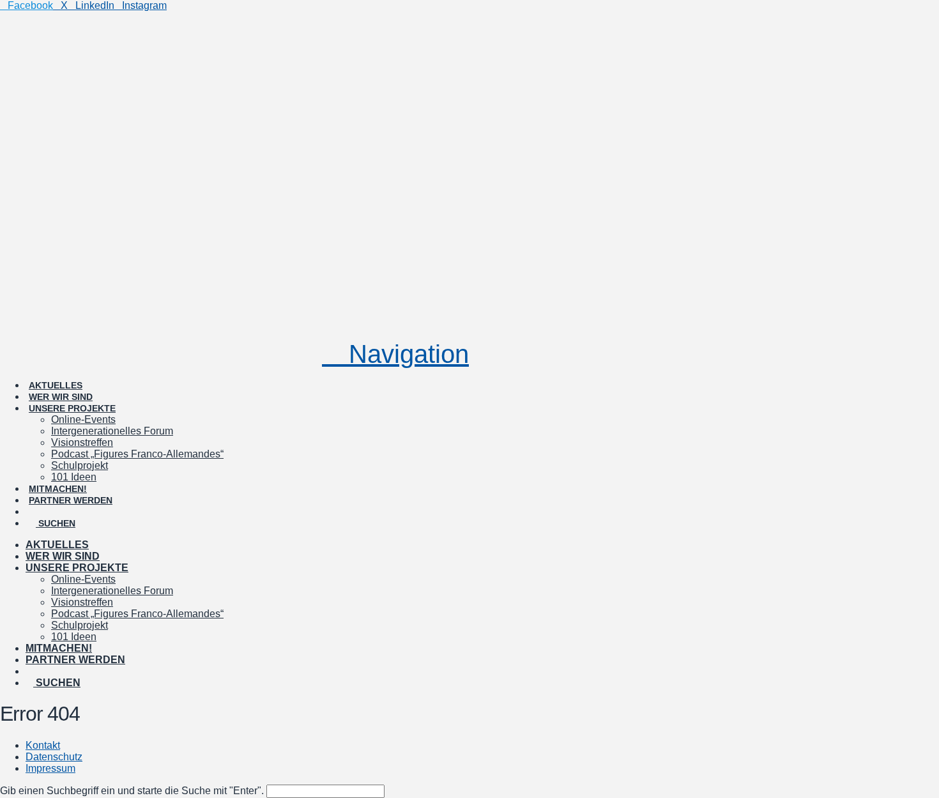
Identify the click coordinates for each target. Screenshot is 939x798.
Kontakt (43, 745)
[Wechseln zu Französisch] (95, 500)
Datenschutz (54, 756)
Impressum (50, 768)
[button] (395, 354)
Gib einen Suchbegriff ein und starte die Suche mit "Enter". (132, 790)
